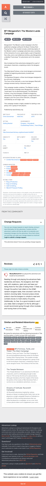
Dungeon (24, 123)
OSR (8, 39)
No (18, 139)
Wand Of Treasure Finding (14, 188)
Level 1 (17, 39)
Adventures (26, 1)
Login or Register (37, 1)
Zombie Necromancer (13, 159)
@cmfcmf (29, 464)
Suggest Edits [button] (30, 13)
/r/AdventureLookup (35, 444)
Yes (4, 139)
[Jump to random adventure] (6, 19)
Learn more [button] (34, 477)
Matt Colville (6, 436)
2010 (32, 116)
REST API (23, 460)
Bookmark (28, 7)
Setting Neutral (7, 123)
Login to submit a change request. (15, 237)
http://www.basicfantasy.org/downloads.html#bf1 (18, 132)
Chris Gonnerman (8, 116)
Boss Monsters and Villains (27, 328)
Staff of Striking (11, 186)
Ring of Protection (12, 182)
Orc (7, 171)
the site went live (27, 438)
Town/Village (39, 125)
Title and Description (9, 328)
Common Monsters (38, 328)
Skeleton (9, 173)
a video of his (32, 436)
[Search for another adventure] (6, 13)
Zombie (8, 175)
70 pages (27, 39)
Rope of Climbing (11, 184)
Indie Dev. (20, 116)
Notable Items (18, 328)
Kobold (8, 168)
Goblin (8, 166)
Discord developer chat (30, 456)
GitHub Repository (35, 448)
